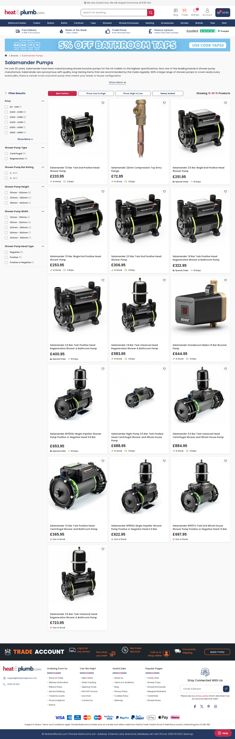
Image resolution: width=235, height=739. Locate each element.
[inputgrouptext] (150, 12)
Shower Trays (154, 682)
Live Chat (86, 695)
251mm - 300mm (19, 232)
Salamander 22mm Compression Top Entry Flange (136, 169)
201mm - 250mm (19, 197)
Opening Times (89, 687)
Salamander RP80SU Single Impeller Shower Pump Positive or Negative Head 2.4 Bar (136, 527)
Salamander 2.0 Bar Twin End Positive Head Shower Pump (136, 258)
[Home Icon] (6, 55)
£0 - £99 (14, 106)
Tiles (212, 22)
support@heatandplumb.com (22, 678)
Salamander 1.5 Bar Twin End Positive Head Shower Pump (74, 169)
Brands (199, 22)
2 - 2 (12, 173)
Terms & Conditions (124, 682)
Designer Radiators (156, 691)
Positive (14, 257)
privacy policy (201, 695)
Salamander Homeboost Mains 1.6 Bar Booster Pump (200, 346)
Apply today (217, 651)
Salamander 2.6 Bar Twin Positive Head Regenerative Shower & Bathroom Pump (73, 346)
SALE (224, 22)
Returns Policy (55, 687)
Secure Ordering (57, 691)
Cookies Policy (121, 695)
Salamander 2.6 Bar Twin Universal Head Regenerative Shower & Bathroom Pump (73, 615)
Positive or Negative (20, 262)
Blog (116, 687)
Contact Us (87, 700)
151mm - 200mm (18, 192)
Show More (24, 139)
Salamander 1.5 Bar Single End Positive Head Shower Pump (75, 258)
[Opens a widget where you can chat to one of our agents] (223, 733)
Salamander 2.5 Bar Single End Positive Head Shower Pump (198, 169)
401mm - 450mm (19, 237)
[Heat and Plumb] (25, 12)
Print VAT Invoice (89, 691)
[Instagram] (215, 706)
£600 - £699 (16, 132)
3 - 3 (12, 178)
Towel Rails (152, 695)
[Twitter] (202, 706)
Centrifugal (16, 153)
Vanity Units (153, 678)
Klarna (52, 704)
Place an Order (56, 678)
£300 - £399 (16, 117)
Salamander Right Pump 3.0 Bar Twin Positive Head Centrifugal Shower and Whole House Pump (137, 437)
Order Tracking (89, 682)
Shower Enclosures (156, 687)
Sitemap (118, 700)
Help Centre (87, 678)
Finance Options (57, 700)
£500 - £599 (16, 127)
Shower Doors (154, 700)
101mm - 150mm (18, 217)
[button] (207, 12)
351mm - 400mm (19, 202)
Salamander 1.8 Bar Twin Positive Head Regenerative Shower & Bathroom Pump (196, 258)
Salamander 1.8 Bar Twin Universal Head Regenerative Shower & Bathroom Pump (134, 346)
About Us (118, 678)
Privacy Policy (121, 691)
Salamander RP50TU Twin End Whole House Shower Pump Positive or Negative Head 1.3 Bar (200, 527)
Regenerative (17, 158)
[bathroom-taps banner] (117, 45)
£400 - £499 (16, 122)
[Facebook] (195, 706)
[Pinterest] (209, 706)
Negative (15, 252)
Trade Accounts (57, 695)
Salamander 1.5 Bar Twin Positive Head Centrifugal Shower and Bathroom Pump (74, 527)
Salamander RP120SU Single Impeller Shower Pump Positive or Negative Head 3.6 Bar (75, 435)
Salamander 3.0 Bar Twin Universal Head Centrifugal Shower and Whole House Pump (198, 435)
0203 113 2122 (13, 684)
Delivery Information (58, 682)
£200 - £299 (16, 112)
